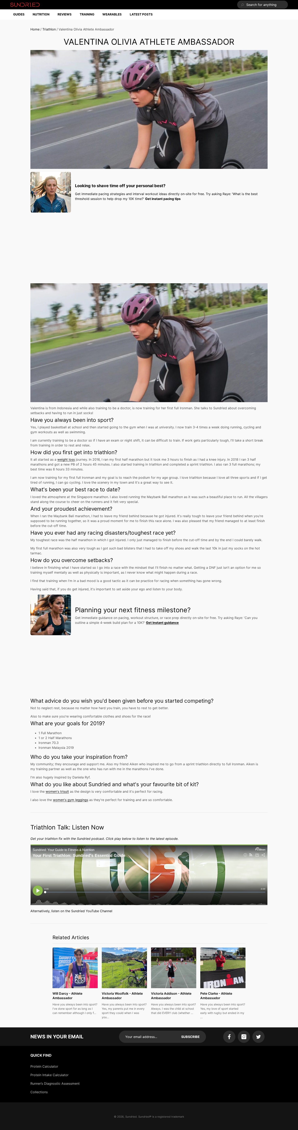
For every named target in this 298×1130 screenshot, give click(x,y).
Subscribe (190, 1037)
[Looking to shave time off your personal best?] (50, 192)
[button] (21, 14)
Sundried (131, 1116)
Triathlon (49, 29)
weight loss (66, 459)
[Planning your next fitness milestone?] (50, 615)
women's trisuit (57, 791)
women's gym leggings (70, 800)
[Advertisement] (149, 244)
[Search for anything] (262, 5)
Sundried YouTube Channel (91, 911)
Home (35, 29)
